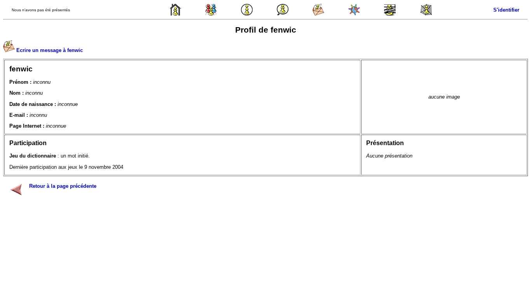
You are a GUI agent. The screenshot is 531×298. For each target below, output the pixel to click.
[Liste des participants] (354, 14)
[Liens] (426, 14)
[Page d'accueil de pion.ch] (175, 14)
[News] (247, 14)
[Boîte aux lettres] (318, 14)
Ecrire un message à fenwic (49, 50)
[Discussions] (282, 14)
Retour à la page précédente (62, 186)
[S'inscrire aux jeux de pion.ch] (390, 14)
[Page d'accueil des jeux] (211, 14)
